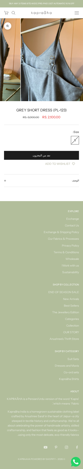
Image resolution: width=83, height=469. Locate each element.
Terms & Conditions (66, 252)
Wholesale (72, 259)
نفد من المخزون (41, 155)
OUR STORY (71, 332)
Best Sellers (71, 305)
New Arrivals (71, 299)
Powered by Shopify (43, 459)
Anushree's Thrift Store (64, 339)
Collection (72, 325)
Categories (72, 319)
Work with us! (70, 265)
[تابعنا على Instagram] (66, 447)
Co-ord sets (71, 372)
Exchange (72, 219)
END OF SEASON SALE (63, 292)
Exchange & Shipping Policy (61, 232)
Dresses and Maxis (67, 365)
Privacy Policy (70, 245)
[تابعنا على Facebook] (77, 447)
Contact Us (72, 225)
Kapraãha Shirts (69, 379)
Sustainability (70, 272)
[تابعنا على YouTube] (46, 447)
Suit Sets (73, 359)
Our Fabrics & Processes (63, 239)
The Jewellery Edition (65, 312)
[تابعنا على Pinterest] (56, 447)
